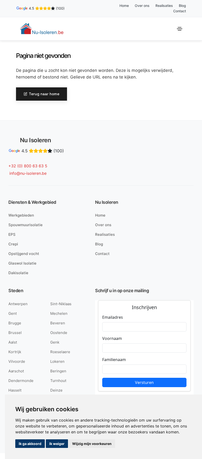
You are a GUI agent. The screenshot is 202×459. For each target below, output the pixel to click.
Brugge (14, 323)
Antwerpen (18, 303)
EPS (12, 234)
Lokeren (57, 361)
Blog (182, 5)
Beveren (57, 323)
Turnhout (58, 380)
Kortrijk (14, 351)
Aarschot (16, 371)
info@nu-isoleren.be (28, 173)
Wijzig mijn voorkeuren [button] (92, 444)
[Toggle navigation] (179, 29)
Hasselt (14, 390)
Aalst (12, 342)
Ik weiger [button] (57, 444)
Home (124, 5)
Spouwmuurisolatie (25, 224)
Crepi (13, 244)
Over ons (142, 5)
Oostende (58, 332)
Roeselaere (60, 351)
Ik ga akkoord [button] (30, 444)
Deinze (56, 390)
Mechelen (58, 313)
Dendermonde (21, 380)
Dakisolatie (18, 272)
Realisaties (164, 5)
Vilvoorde (16, 361)
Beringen (58, 371)
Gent (12, 313)
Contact (179, 11)
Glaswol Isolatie (22, 263)
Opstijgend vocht (23, 253)
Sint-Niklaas (60, 303)
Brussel (15, 332)
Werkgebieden (21, 215)
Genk (54, 342)
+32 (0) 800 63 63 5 (27, 165)
